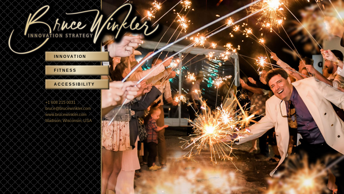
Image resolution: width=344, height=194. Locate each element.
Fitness (65, 70)
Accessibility (74, 84)
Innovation (70, 56)
